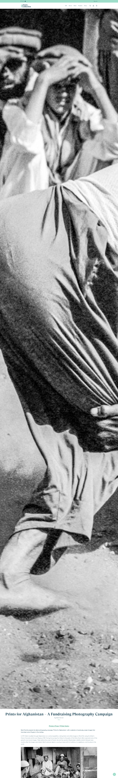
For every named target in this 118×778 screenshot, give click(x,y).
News (59, 719)
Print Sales (64, 726)
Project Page (54, 726)
